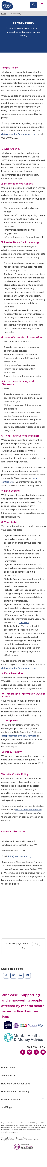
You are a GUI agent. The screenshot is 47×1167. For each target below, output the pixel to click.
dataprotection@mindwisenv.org (18, 134)
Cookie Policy (6, 1138)
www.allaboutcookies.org (28, 809)
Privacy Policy (21, 1138)
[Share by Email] (28, 974)
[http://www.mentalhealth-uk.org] (23, 1025)
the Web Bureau (33, 1139)
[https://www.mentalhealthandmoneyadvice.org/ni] (23, 1037)
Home (3, 14)
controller (24, 622)
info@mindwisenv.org (19, 856)
